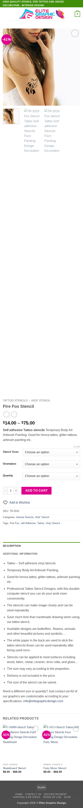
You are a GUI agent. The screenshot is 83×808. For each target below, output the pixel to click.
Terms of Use (52, 797)
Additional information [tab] (20, 553)
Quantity (8, 475)
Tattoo (40, 523)
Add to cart (36, 490)
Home (19, 794)
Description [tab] (12, 545)
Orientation (9, 464)
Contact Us (33, 794)
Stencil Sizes (11, 452)
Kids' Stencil (40, 400)
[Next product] (6, 414)
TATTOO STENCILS (15, 400)
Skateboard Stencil (14, 768)
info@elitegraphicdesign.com (43, 701)
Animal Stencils (25, 517)
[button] (5, 14)
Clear (76, 447)
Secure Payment (55, 794)
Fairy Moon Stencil (54, 768)
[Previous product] (14, 414)
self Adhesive (28, 523)
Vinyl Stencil (53, 523)
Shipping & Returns (26, 797)
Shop (67, 797)
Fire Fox (14, 523)
